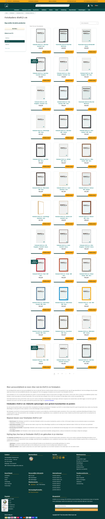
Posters (51, 10)
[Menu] (7, 500)
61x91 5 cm (7, 41)
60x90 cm (7, 38)
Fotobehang (63, 10)
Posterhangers (82, 10)
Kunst (56, 10)
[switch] (4, 510)
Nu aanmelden (76, 509)
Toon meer (7, 48)
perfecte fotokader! (49, 400)
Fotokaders (16, 10)
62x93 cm (7, 44)
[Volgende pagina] (73, 373)
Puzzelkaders (36, 10)
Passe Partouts (72, 10)
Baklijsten (44, 10)
